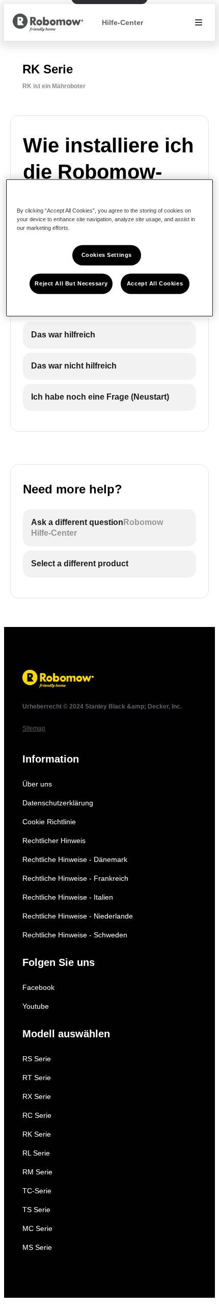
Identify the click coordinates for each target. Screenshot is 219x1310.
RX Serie (36, 1096)
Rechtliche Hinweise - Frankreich (75, 878)
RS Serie (36, 1059)
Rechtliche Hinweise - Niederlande (77, 916)
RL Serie (36, 1153)
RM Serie (37, 1172)
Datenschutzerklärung (57, 803)
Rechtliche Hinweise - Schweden (74, 935)
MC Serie (37, 1228)
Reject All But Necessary (71, 283)
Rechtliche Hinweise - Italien (67, 897)
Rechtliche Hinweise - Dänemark (74, 859)
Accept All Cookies (155, 283)
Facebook (38, 987)
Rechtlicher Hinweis (54, 840)
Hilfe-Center (122, 22)
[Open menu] (198, 22)
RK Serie (36, 1134)
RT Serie (36, 1077)
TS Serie (36, 1210)
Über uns (37, 784)
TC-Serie (36, 1191)
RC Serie (36, 1115)
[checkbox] (109, 335)
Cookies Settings (106, 254)
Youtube (35, 1006)
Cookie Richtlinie (49, 822)
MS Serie (37, 1247)
